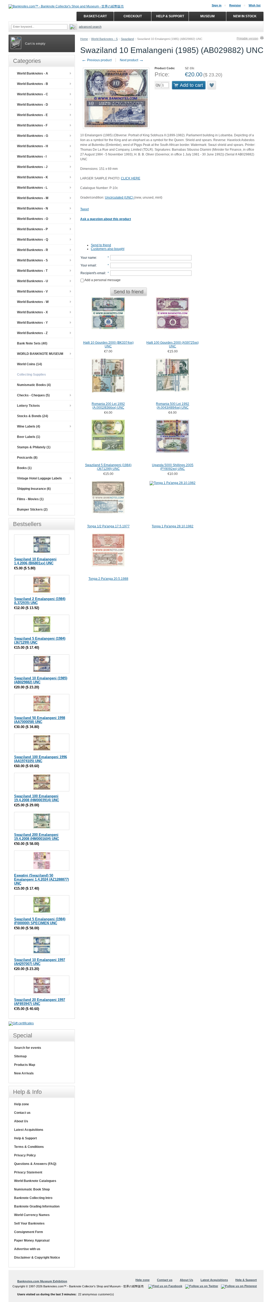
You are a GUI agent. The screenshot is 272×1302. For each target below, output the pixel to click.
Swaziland (127, 38)
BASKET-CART (95, 16)
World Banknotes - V (32, 291)
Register (235, 5)
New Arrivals (24, 1073)
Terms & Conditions (29, 1147)
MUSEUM (207, 16)
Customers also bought (107, 249)
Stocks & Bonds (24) (32, 416)
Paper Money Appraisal (31, 1240)
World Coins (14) (29, 364)
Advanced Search (90, 26)
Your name (88, 258)
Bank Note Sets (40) (32, 343)
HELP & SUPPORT (170, 16)
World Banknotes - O (32, 219)
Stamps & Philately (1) (33, 447)
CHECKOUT (133, 16)
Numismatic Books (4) (34, 385)
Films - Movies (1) (30, 499)
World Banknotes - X (32, 312)
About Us (21, 1121)
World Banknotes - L (32, 188)
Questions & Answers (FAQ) (35, 1164)
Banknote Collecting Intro (33, 1198)
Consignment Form (28, 1232)
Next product (132, 60)
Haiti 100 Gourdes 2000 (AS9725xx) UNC (172, 344)
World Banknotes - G (32, 136)
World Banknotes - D (32, 104)
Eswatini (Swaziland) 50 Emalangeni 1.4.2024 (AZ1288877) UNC (41, 879)
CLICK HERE (130, 178)
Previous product (97, 60)
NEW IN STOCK (245, 16)
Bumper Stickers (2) (32, 509)
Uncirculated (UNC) (119, 197)
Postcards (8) (27, 457)
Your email (88, 265)
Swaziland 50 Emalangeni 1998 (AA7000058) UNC (39, 720)
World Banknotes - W (33, 302)
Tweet (84, 209)
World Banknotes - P (32, 229)
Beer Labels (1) (28, 437)
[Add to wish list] (211, 85)
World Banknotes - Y (32, 323)
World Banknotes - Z (32, 333)
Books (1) (24, 468)
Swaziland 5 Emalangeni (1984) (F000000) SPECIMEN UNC (39, 921)
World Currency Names (32, 1215)
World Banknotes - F (32, 125)
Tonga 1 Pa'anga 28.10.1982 (172, 526)
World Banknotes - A (32, 73)
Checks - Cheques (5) (33, 395)
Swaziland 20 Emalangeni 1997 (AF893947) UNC (39, 1002)
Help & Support (25, 1138)
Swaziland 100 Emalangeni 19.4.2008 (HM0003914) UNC (36, 798)
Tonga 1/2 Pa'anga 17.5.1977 (108, 526)
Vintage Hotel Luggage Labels (39, 478)
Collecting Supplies (31, 374)
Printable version (247, 38)
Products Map (24, 1065)
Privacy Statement (28, 1172)
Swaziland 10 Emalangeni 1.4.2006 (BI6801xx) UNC (35, 561)
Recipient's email (92, 273)
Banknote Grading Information (37, 1206)
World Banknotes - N (32, 208)
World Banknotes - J (32, 167)
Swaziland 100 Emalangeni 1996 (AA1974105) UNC (40, 759)
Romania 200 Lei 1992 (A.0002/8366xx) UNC (108, 405)
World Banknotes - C (32, 94)
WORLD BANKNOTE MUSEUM (40, 354)
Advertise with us (27, 1249)
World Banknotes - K (32, 177)
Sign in (217, 5)
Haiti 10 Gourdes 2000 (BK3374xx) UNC (108, 344)
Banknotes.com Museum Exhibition (42, 1281)
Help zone (21, 1104)
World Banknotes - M (32, 198)
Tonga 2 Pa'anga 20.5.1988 (108, 579)
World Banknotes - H (32, 146)
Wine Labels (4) (28, 426)
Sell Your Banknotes (29, 1223)
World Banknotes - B (32, 84)
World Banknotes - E (32, 115)
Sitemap (20, 1056)
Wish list (255, 5)
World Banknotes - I (31, 156)
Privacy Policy (25, 1155)
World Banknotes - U (32, 281)
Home (84, 38)
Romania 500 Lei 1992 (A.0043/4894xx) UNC (172, 405)
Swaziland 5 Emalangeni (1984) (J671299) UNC (108, 467)
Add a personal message (102, 280)
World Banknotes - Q (32, 239)
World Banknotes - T (32, 271)
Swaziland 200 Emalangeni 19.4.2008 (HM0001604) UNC (36, 837)
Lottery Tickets (28, 406)
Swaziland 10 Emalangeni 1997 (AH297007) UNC (39, 962)
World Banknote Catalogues (35, 1181)
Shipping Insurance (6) (34, 489)
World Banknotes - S (104, 38)
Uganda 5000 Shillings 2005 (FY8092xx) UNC (172, 467)
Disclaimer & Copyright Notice (37, 1257)
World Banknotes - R (32, 250)
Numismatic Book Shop (32, 1189)
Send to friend (101, 245)
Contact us (22, 1113)
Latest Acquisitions (28, 1130)
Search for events (27, 1048)
